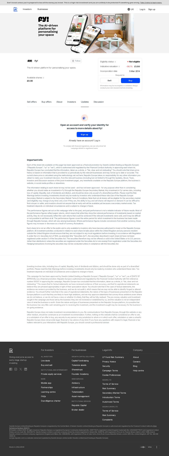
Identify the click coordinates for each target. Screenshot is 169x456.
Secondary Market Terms (114, 393)
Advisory (76, 383)
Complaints (107, 419)
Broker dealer (78, 410)
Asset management (80, 396)
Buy (130, 80)
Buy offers (46, 102)
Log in (97, 140)
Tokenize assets (79, 365)
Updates (85, 102)
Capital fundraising (80, 360)
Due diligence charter (51, 401)
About (59, 102)
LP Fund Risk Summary (113, 357)
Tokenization (77, 392)
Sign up (84, 134)
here (81, 175)
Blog (135, 366)
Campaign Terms (110, 370)
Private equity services (51, 374)
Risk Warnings (54, 269)
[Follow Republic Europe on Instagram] (15, 369)
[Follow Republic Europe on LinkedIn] (25, 369)
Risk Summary (109, 388)
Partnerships (47, 387)
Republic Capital (79, 405)
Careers (136, 361)
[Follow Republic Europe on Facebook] (10, 369)
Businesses (42, 9)
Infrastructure (78, 387)
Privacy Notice (109, 361)
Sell (109, 80)
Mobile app (46, 383)
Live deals (45, 360)
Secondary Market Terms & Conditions (72, 198)
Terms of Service (110, 384)
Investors (27, 9)
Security (106, 366)
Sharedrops (77, 369)
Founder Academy (80, 374)
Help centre (138, 370)
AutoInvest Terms (110, 402)
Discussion (99, 102)
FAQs (43, 396)
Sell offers (32, 102)
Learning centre (48, 392)
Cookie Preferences (111, 375)
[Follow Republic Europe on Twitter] (20, 369)
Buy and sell (46, 365)
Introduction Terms (111, 397)
